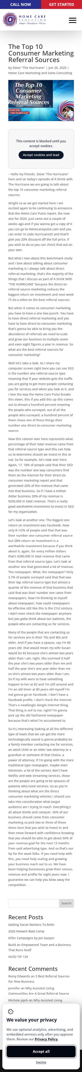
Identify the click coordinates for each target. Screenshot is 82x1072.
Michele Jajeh (18, 1000)
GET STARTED (61, 4)
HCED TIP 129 (18, 957)
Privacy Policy (46, 1039)
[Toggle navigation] (73, 20)
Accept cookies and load (41, 155)
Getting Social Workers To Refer (31, 925)
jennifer (14, 988)
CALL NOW (20, 4)
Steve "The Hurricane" (29, 68)
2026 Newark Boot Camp (26, 931)
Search (66, 903)
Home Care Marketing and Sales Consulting (40, 73)
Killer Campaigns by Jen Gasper (31, 938)
